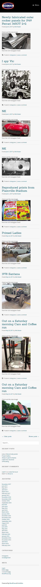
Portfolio (20, 583)
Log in (3, 568)
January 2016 (5, 514)
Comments (6, 572)
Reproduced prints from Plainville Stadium (18, 189)
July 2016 (4, 504)
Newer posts (34, 436)
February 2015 (6, 534)
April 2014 (4, 541)
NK (4, 111)
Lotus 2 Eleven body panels (10, 454)
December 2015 (6, 516)
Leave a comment (22, 55)
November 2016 (6, 499)
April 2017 (4, 490)
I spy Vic (8, 61)
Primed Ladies (11, 233)
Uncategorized (6, 557)
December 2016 (6, 497)
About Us (10, 474)
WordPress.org (6, 573)
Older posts (6, 436)
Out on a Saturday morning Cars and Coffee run (19, 324)
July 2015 (4, 525)
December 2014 (6, 538)
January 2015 (5, 536)
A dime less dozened (8, 459)
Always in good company (9, 458)
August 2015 (5, 523)
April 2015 (4, 530)
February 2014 (6, 545)
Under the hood (13, 472)
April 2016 (4, 510)
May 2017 (4, 488)
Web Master (17, 27)
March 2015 (5, 532)
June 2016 (4, 506)
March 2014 (5, 543)
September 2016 (6, 503)
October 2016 (6, 501)
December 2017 (6, 484)
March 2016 (5, 512)
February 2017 (6, 493)
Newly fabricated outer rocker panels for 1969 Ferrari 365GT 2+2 (18, 21)
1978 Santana (11, 274)
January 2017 (5, 495)
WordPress (12, 583)
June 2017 (4, 486)
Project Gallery (6, 456)
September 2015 (6, 521)
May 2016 (4, 508)
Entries (5, 570)
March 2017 (5, 491)
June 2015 (4, 527)
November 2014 (6, 540)
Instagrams (13, 55)
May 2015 (4, 529)
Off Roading (5, 461)
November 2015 (6, 517)
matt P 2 (4, 472)
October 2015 (6, 519)
